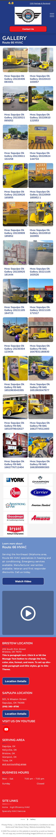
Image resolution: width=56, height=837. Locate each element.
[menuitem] (6, 807)
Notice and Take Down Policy (17, 827)
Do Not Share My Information (26, 825)
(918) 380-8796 (10, 706)
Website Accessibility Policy (40, 827)
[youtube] (6, 729)
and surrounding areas (14, 764)
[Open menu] (52, 15)
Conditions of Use (46, 825)
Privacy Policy (7, 825)
